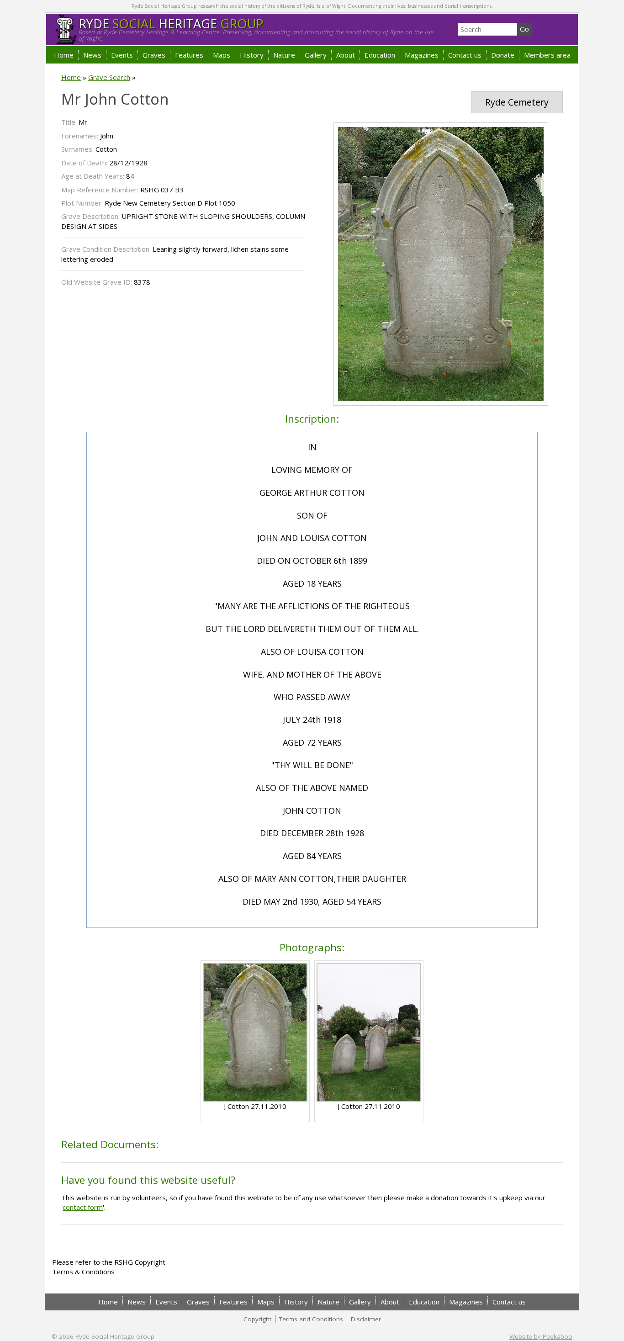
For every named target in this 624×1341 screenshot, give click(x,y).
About (345, 54)
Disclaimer (366, 1319)
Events (122, 54)
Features (189, 54)
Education (380, 54)
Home (64, 54)
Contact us (464, 54)
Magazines (422, 54)
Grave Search (109, 77)
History (252, 54)
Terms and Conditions (311, 1319)
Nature (284, 54)
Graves (154, 54)
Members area (547, 54)
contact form (83, 1207)
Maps (221, 54)
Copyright (257, 1319)
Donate (502, 54)
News (92, 54)
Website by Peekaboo (540, 1336)
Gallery (316, 54)
